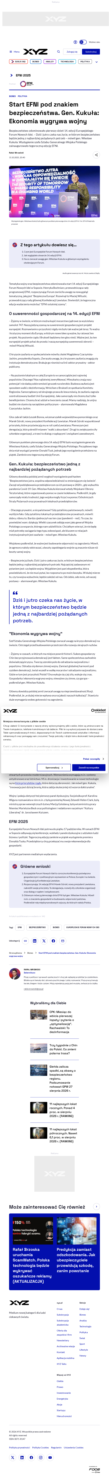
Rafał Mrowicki (16, 152)
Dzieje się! (20, 61)
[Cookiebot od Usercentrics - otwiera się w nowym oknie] (93, 711)
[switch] (83, 42)
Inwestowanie (64, 1392)
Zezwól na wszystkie (89, 767)
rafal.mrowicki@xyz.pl (33, 989)
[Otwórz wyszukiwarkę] (58, 52)
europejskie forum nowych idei (82, 927)
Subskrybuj (91, 51)
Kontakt (61, 1352)
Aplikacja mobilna (65, 1358)
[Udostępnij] (96, 154)
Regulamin (56, 1447)
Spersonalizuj (52, 767)
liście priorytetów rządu (28, 783)
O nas (59, 1309)
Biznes (35, 61)
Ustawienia (73, 1447)
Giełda (60, 1381)
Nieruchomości (64, 1416)
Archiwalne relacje (66, 1346)
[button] (96, 1206)
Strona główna (15, 953)
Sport (82, 1343)
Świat (82, 1338)
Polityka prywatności (19, 1447)
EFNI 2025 (23, 75)
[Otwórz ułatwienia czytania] (75, 42)
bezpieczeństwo (37, 927)
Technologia (67, 61)
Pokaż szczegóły (91, 759)
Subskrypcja (63, 1314)
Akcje (59, 1404)
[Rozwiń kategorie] (96, 61)
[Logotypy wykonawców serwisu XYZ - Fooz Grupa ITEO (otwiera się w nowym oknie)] (94, 1470)
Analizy (50, 61)
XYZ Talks (61, 1363)
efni (20, 927)
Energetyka (62, 1398)
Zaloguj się (72, 51)
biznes (56, 927)
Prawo (60, 1387)
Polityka (85, 61)
